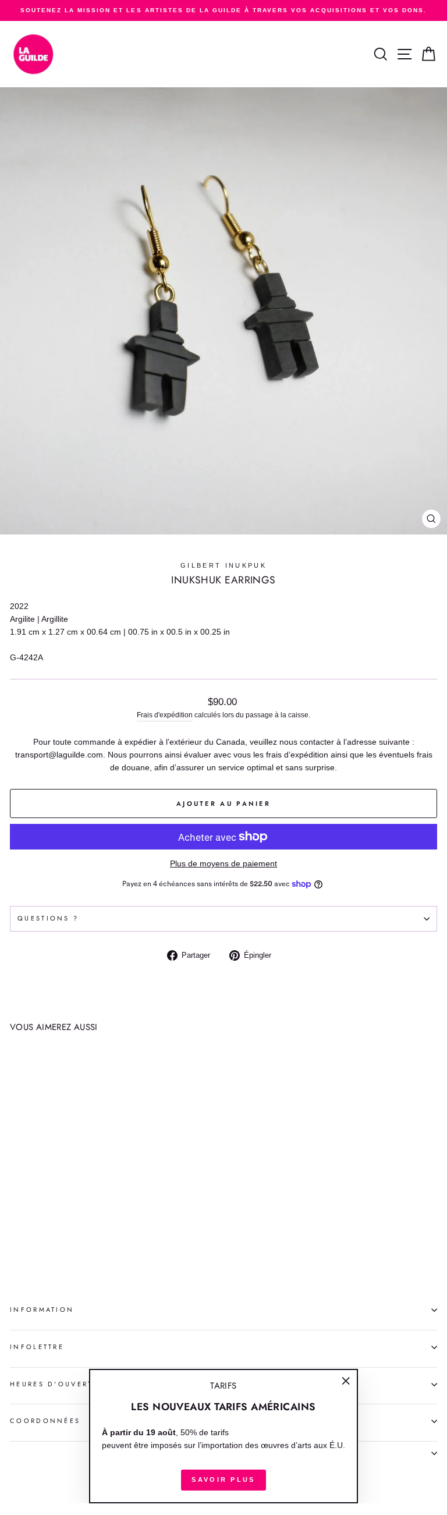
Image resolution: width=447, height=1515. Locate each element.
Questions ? (48, 918)
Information (42, 1309)
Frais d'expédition (165, 714)
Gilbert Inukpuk (223, 565)
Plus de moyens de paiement (223, 863)
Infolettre (37, 1346)
